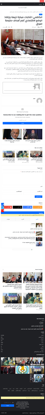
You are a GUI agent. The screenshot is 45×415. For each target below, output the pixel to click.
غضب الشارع (24, 390)
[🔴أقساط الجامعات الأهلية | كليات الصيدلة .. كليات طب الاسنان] (39, 233)
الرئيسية (40, 11)
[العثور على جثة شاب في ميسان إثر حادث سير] (22, 370)
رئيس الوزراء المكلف (34, 390)
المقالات (42, 338)
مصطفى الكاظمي (18, 390)
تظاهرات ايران (41, 390)
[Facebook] (2, 204)
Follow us (42, 394)
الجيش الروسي (29, 388)
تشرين (10, 388)
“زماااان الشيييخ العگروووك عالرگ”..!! (28, 242)
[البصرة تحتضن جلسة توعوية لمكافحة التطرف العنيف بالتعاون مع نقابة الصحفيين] (36, 154)
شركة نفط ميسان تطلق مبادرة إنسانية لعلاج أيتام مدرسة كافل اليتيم (23, 160)
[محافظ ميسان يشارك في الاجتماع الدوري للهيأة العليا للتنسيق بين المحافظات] (8, 370)
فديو (42, 346)
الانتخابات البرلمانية (36, 388)
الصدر (25, 388)
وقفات (9, 390)
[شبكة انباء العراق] (36, 4)
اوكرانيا (17, 388)
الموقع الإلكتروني (19, 191)
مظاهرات (12, 390)
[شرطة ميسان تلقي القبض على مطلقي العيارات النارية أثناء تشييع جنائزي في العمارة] (9, 154)
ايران (13, 388)
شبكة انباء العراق (25, 412)
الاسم (41, 186)
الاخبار (37, 11)
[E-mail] (40, 92)
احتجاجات (42, 388)
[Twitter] (2, 207)
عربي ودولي (41, 344)
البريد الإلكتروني (39, 191)
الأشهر (37, 219)
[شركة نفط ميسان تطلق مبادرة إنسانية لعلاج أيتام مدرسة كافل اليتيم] (22, 154)
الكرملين (21, 388)
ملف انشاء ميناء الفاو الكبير (38, 351)
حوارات (42, 340)
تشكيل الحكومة (5, 388)
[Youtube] (2, 210)
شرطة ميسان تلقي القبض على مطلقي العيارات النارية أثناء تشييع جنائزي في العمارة (25, 1)
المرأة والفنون (41, 337)
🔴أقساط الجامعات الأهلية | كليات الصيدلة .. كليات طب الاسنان (24, 232)
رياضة (42, 342)
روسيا (29, 390)
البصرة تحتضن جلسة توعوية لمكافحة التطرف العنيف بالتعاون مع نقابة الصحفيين (36, 160)
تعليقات (8, 219)
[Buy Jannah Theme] (22, 7)
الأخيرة (22, 219)
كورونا (42, 349)
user (39, 27)
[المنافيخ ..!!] (39, 225)
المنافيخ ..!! (33, 223)
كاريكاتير (41, 348)
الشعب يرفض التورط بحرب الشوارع (36, 229)
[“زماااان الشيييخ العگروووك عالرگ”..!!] (39, 244)
